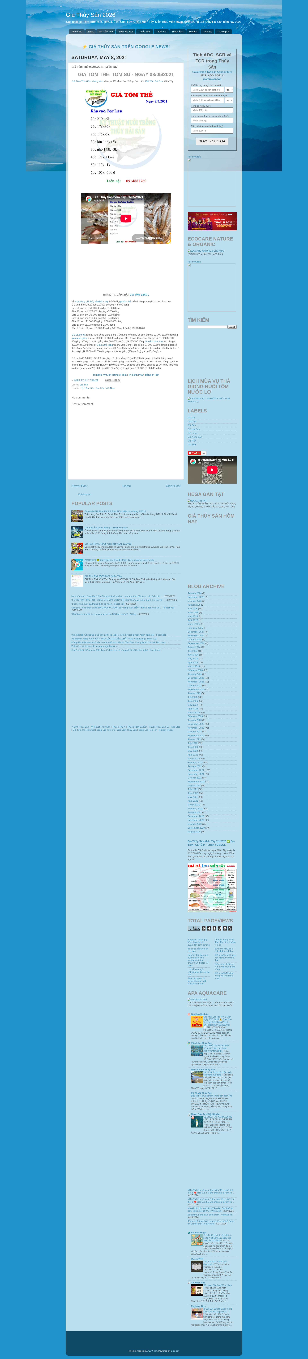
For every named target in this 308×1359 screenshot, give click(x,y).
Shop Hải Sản (125, 31)
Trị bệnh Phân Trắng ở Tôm (143, 375)
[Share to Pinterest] (118, 380)
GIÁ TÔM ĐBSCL (139, 294)
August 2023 (194, 693)
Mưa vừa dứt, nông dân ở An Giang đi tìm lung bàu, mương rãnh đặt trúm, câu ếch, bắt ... (117, 596)
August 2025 (194, 605)
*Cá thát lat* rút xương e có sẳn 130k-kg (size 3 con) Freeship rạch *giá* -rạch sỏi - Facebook (118, 635)
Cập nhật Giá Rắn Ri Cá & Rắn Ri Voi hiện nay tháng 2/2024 (115, 511)
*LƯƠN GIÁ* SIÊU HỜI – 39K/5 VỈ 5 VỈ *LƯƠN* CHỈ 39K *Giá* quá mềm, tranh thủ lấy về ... (117, 600)
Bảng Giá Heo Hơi (148, 730)
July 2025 (192, 608)
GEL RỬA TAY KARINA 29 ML (217, 1117)
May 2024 (193, 658)
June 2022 (193, 747)
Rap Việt (175, 727)
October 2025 (195, 601)
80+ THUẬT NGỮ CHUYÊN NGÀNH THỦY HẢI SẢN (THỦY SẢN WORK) (216, 1048)
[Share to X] (112, 380)
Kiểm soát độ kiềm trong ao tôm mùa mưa (224, 975)
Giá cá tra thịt (79, 334)
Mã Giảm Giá (106, 31)
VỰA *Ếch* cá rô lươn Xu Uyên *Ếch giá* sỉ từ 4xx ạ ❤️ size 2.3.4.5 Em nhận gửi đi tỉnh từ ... (211, 1191)
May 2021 (193, 797)
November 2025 (196, 597)
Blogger (175, 1351)
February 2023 (195, 716)
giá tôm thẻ (125, 301)
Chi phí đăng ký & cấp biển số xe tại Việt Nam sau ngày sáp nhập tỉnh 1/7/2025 (217, 1238)
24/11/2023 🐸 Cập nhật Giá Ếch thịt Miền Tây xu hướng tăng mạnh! (119, 560)
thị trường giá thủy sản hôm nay (91, 301)
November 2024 (196, 635)
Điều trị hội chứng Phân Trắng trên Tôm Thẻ (211, 1096)
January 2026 (195, 593)
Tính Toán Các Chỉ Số (212, 141)
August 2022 (194, 739)
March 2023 (194, 712)
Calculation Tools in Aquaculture (212, 72)
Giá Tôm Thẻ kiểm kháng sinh (87, 81)
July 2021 (192, 789)
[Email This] (106, 380)
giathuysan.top (212, 79)
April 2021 (193, 801)
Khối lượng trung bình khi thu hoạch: (209, 95)
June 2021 (193, 793)
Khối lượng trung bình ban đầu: (207, 85)
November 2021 (196, 774)
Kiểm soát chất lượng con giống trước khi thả (225, 957)
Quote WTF (197, 1259)
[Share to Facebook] (115, 380)
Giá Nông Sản (195, 437)
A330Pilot (152, 1351)
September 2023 (196, 689)
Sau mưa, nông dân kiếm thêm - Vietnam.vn (210, 1215)
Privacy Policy (166, 730)
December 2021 (196, 770)
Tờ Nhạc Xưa (198, 1282)
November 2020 (196, 820)
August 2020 (194, 831)
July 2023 (192, 697)
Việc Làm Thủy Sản (127, 730)
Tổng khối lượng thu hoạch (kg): (207, 126)
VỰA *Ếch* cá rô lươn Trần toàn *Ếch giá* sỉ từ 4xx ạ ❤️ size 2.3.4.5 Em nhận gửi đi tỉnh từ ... (211, 1200)
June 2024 (193, 655)
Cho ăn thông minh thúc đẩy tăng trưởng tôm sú (225, 942)
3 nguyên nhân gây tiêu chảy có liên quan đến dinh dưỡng (199, 942)
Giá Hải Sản (194, 429)
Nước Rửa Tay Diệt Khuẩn (205, 1114)
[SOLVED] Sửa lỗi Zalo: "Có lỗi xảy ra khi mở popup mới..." (217, 1310)
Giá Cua (192, 421)
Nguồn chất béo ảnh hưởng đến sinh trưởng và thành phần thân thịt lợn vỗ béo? (198, 960)
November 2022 (196, 728)
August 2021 (194, 785)
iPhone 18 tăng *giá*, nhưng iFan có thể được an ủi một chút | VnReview (211, 1222)
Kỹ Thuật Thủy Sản (100, 727)
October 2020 (195, 824)
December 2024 (196, 632)
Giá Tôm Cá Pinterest (84, 730)
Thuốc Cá (161, 31)
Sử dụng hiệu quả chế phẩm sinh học (224, 950)
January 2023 (195, 720)
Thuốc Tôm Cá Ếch (137, 727)
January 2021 (195, 812)
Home (127, 486)
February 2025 (195, 628)
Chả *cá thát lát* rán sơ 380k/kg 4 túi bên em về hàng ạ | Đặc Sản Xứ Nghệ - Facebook (115, 650)
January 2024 (195, 674)
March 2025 (194, 624)
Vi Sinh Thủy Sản (80, 727)
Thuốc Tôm (144, 31)
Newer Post (79, 486)
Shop (90, 31)
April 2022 (193, 755)
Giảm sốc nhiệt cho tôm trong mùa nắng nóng (225, 966)
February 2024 (195, 670)
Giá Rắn (192, 441)
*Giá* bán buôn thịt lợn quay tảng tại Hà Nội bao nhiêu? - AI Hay (103, 614)
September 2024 (196, 643)
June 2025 (193, 612)
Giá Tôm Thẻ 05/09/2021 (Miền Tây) (103, 576)
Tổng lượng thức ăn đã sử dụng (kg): (210, 116)
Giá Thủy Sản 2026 (90, 15)
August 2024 (194, 647)
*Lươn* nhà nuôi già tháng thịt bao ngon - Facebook (97, 604)
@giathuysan (84, 494)
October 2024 (195, 639)
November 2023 (196, 682)
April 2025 (193, 620)
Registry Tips (198, 1306)
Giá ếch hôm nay (154, 341)
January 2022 (195, 766)
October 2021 (195, 778)
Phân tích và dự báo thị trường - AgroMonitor (94, 646)
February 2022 (195, 762)
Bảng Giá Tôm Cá (106, 730)
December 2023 (196, 678)
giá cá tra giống (79, 338)
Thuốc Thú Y (118, 727)
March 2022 (194, 758)
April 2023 (193, 709)
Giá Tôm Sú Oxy (154, 81)
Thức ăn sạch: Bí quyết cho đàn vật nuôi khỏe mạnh (197, 981)
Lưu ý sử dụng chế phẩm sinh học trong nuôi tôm (217, 1073)
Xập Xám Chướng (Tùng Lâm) (217, 1285)
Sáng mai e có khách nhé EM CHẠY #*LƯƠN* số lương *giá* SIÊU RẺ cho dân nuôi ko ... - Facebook (122, 608)
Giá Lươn (192, 433)
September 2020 (196, 828)
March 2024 (194, 666)
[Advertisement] (126, 267)
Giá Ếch (192, 425)
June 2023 (193, 701)
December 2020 (196, 816)
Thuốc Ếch (177, 31)
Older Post (173, 486)
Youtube (193, 31)
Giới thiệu (77, 31)
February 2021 (195, 808)
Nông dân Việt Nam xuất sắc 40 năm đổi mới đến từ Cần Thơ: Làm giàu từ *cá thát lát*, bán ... (119, 642)
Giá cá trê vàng (105, 345)
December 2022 (196, 724)
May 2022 (193, 751)
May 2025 (193, 616)
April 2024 (193, 662)
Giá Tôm (84, 385)
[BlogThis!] (109, 380)
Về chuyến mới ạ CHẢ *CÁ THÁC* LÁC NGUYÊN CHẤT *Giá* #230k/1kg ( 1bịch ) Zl (113, 639)
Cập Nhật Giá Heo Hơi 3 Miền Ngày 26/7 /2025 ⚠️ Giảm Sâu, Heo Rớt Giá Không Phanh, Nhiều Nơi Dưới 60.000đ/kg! (217, 1021)
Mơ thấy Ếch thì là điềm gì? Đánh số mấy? (106, 527)
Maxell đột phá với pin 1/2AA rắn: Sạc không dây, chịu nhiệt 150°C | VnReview (210, 1209)
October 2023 (195, 685)
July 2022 (192, 743)
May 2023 (193, 705)
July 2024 (192, 651)
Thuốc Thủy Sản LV (159, 727)
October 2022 (195, 731)
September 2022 (196, 735)
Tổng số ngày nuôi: (201, 106)
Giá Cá (191, 417)
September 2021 (196, 781)
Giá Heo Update (199, 1014)
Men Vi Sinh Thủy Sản (203, 1069)
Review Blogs (198, 1232)
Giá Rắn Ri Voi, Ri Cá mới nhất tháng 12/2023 (108, 544)
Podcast (207, 31)
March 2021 (194, 805)
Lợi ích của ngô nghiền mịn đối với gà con (199, 972)
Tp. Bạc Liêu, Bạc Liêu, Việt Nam (98, 388)
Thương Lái (223, 31)
